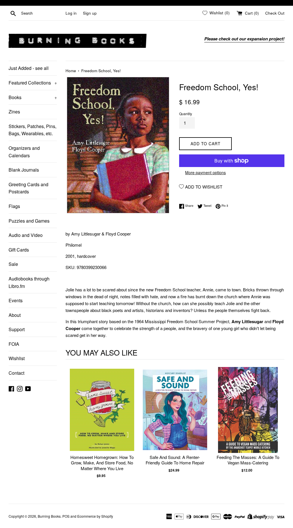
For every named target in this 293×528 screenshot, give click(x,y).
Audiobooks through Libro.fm (29, 282)
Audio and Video (26, 235)
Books (33, 97)
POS (66, 516)
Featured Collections (33, 82)
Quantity (185, 113)
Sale (13, 264)
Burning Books (49, 516)
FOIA (14, 344)
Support (17, 329)
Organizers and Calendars (24, 152)
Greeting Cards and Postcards (28, 188)
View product (102, 416)
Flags (14, 206)
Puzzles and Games (29, 220)
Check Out (274, 13)
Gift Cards (19, 249)
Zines (14, 111)
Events (16, 300)
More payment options (205, 172)
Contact (16, 373)
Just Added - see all (29, 68)
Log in (71, 13)
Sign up (90, 13)
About (15, 315)
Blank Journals (24, 169)
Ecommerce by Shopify (95, 516)
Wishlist (17, 358)
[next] (278, 428)
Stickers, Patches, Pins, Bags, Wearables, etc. (32, 130)
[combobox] (42, 13)
